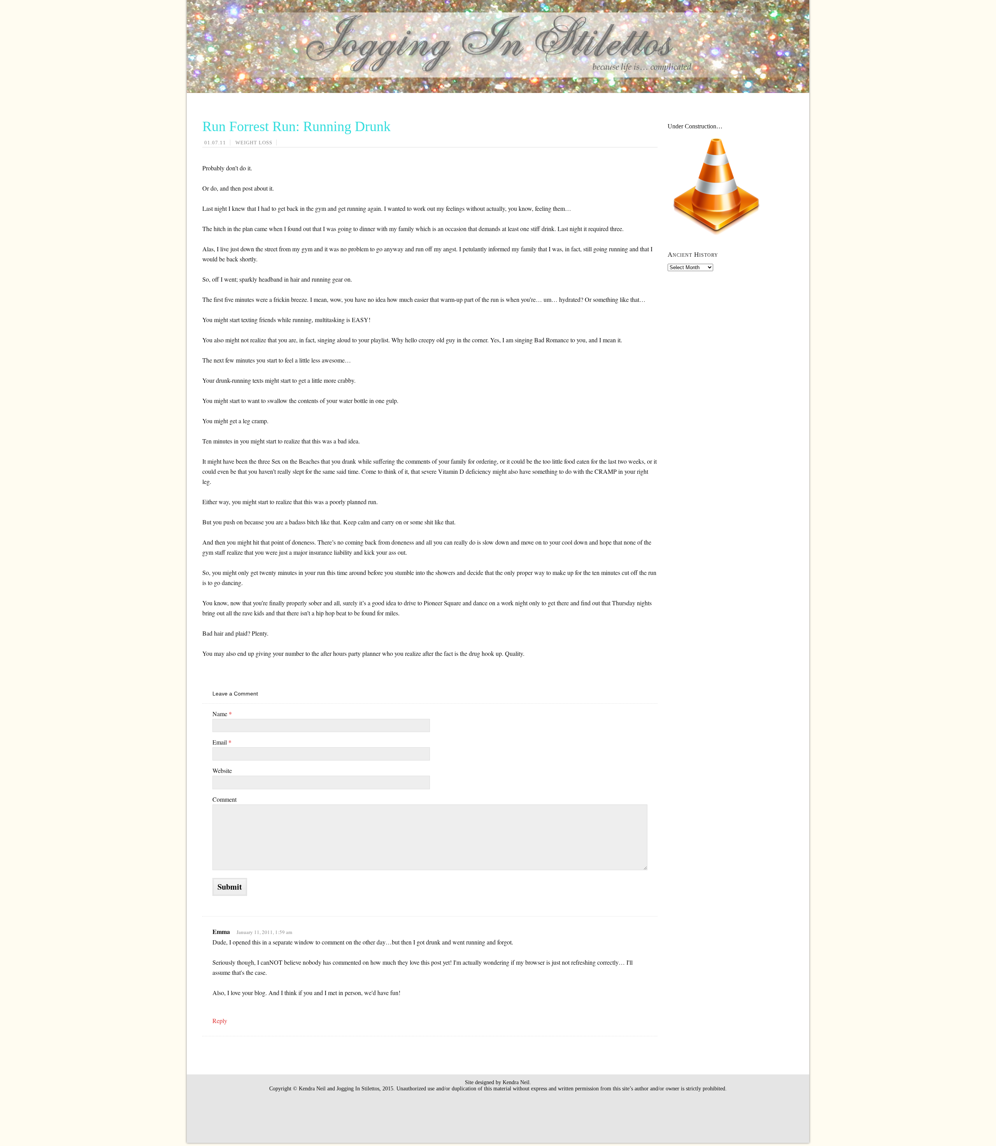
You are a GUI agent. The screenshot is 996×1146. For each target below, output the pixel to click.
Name (222, 714)
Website (222, 770)
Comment (224, 799)
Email (221, 742)
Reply (219, 1020)
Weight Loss (253, 142)
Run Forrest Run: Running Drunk (296, 126)
